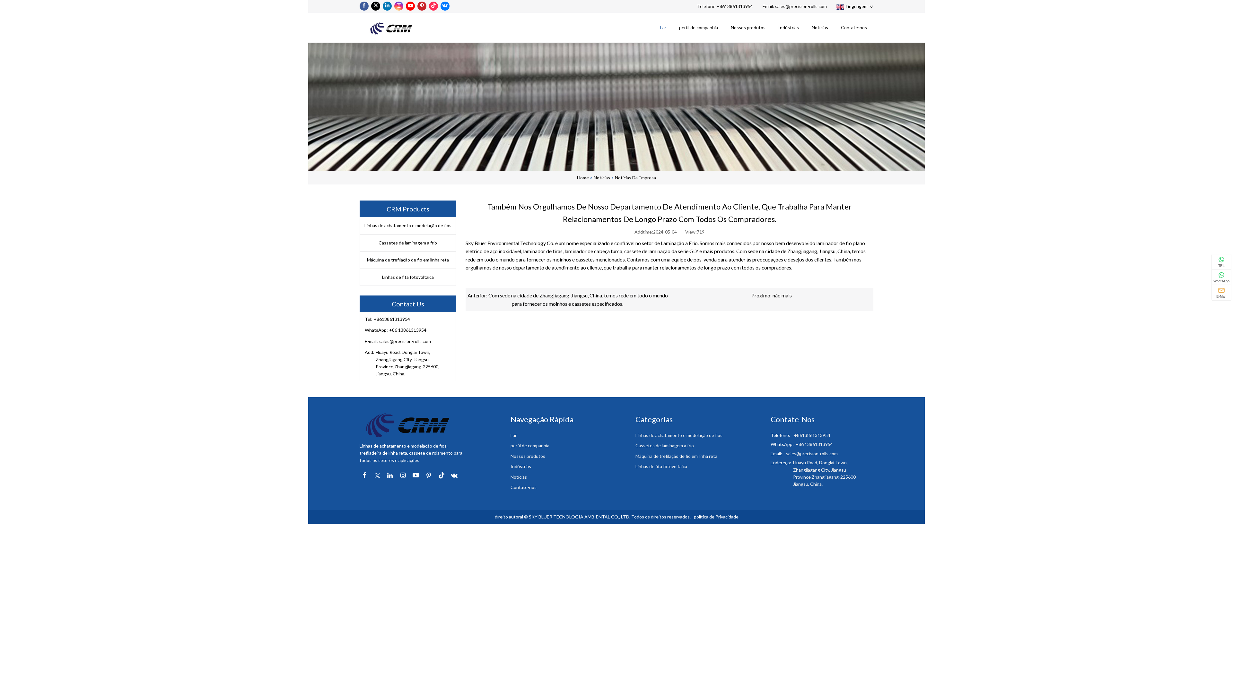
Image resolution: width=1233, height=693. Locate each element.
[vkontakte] (445, 6)
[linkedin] (387, 6)
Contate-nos (854, 27)
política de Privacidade (716, 516)
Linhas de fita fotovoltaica (408, 277)
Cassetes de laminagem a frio (408, 242)
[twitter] (375, 6)
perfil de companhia (698, 27)
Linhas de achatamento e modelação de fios (407, 225)
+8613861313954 (735, 6)
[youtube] (410, 6)
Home (583, 177)
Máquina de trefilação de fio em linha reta (408, 259)
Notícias (820, 27)
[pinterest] (421, 6)
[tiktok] (433, 6)
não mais (782, 295)
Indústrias (788, 27)
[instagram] (398, 6)
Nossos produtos (748, 27)
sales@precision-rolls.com (801, 6)
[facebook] (364, 6)
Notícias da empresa (635, 177)
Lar (663, 27)
